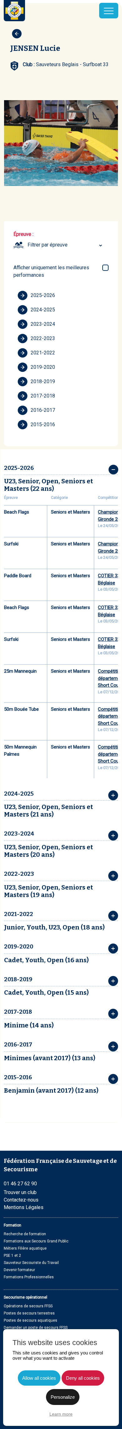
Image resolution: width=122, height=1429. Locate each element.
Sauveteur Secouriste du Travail (31, 1263)
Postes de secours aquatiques (30, 1320)
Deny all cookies (83, 1378)
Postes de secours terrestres (29, 1313)
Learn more (61, 1414)
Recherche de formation (25, 1234)
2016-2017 (43, 410)
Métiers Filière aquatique (25, 1248)
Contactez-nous (21, 1200)
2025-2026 (43, 295)
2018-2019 (43, 381)
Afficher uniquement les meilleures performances (51, 271)
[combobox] (66, 245)
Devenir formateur (19, 1270)
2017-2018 (43, 396)
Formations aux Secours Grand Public (36, 1241)
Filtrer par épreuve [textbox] (48, 245)
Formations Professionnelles (29, 1277)
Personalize (63, 1397)
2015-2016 (43, 424)
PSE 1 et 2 (12, 1255)
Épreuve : (23, 234)
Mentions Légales (23, 1207)
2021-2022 (43, 353)
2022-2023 (43, 338)
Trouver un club (20, 1192)
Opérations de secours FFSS (28, 1306)
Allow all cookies (39, 1378)
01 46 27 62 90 (20, 1184)
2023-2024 (43, 324)
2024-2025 (43, 310)
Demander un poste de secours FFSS (36, 1327)
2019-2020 (43, 367)
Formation (12, 1225)
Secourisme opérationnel (25, 1297)
